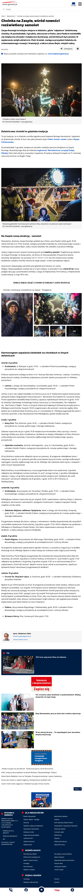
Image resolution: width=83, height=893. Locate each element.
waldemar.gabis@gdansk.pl (22, 636)
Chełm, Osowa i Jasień (57, 139)
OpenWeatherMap (6, 844)
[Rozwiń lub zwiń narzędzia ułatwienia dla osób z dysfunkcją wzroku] (72, 890)
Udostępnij (68, 48)
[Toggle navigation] (80, 4)
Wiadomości (11, 16)
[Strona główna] (10, 890)
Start (3, 16)
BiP (4, 839)
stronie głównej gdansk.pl (58, 53)
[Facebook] (26, 890)
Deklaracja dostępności (10, 836)
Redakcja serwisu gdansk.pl (8, 832)
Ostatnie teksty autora (20, 639)
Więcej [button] (77, 789)
